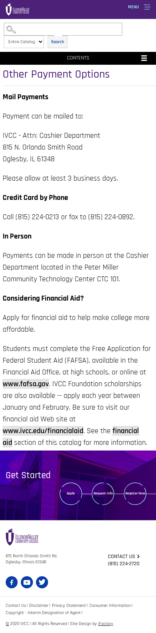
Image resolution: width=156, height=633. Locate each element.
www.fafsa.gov (26, 384)
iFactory (105, 624)
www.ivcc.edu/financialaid (43, 431)
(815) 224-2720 (123, 563)
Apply (71, 493)
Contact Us (16, 605)
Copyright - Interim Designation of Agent (43, 613)
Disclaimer (38, 605)
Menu (133, 7)
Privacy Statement (69, 605)
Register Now (135, 493)
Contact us (121, 556)
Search (57, 42)
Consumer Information (110, 605)
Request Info (103, 493)
